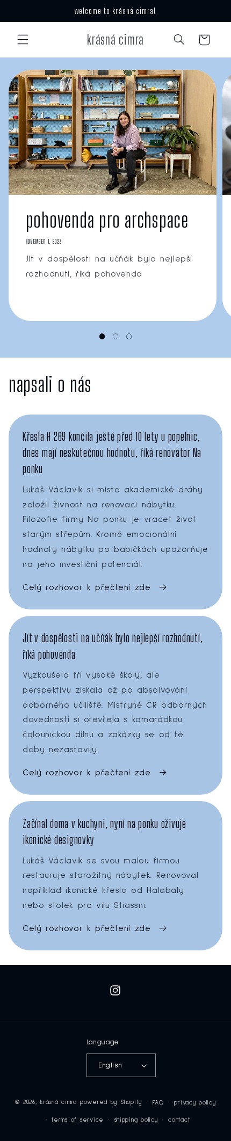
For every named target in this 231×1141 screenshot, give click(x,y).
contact (179, 1120)
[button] (22, 39)
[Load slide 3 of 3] (129, 336)
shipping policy (136, 1120)
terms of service (78, 1120)
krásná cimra (58, 1102)
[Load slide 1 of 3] (102, 336)
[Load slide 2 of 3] (115, 336)
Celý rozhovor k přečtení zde (87, 588)
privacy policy (194, 1103)
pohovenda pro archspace (106, 220)
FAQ (158, 1103)
